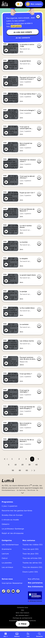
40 (36, 465)
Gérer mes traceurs (22, 612)
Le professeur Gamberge (13, 529)
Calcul (5, 558)
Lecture (5, 554)
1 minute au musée (10, 520)
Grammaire (7, 549)
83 (27, 470)
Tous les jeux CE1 (31, 554)
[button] (6, 634)
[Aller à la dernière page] (34, 470)
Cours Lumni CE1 (30, 572)
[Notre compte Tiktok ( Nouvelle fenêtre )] (3, 591)
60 (20, 470)
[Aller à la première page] (5, 459)
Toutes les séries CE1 (32, 563)
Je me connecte (22, 38)
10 (16, 465)
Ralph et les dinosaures (13, 533)
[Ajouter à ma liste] (39, 46)
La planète (7, 563)
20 (22, 465)
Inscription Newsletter (12, 583)
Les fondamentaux (10, 544)
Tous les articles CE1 (32, 558)
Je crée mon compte (22, 32)
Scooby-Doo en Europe (12, 515)
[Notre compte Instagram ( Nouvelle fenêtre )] (8, 591)
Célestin (5, 524)
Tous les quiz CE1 (31, 549)
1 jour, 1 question (9, 506)
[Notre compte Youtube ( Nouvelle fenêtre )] (13, 591)
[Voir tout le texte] (22, 493)
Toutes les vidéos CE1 (33, 544)
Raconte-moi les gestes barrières (17, 510)
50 (13, 470)
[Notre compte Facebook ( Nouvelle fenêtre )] (18, 591)
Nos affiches (33, 579)
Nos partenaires (35, 583)
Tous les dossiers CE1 (32, 567)
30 (29, 465)
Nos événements (35, 586)
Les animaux (7, 567)
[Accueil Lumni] (5, 3)
